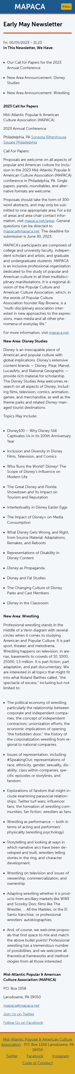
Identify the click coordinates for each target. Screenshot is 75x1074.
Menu (68, 6)
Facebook (35, 1056)
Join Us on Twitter (18, 1014)
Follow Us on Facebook (23, 1022)
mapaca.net (59, 332)
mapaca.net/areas (40, 220)
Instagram (60, 1056)
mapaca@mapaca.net (21, 231)
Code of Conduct (37, 1063)
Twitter (12, 1056)
